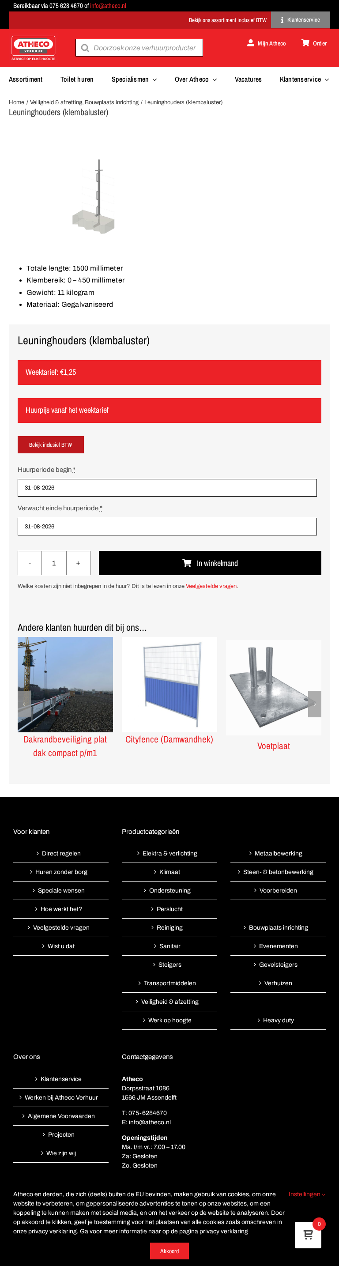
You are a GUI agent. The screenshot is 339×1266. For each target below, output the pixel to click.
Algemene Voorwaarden (61, 1116)
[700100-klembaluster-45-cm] (169, 196)
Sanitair (170, 946)
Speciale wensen (61, 890)
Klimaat (169, 872)
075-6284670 (147, 1113)
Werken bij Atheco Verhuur (61, 1097)
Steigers (169, 964)
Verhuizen (278, 983)
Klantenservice (61, 1079)
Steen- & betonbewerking (278, 872)
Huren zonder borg (61, 872)
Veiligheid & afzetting (170, 1001)
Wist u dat (61, 946)
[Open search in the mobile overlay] (139, 48)
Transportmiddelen (170, 983)
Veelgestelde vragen (211, 586)
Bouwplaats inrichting (278, 927)
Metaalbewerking (278, 853)
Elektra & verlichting (170, 853)
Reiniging (170, 927)
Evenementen (278, 946)
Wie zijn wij (61, 1153)
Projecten (61, 1134)
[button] (24, 704)
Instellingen (305, 1194)
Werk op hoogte (170, 1020)
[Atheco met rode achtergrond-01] (33, 36)
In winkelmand (217, 563)
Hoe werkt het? (61, 909)
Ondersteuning (170, 890)
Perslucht (170, 909)
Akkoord (169, 1251)
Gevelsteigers (278, 964)
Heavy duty (278, 1020)
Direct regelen (61, 853)
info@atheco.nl (108, 5)
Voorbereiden (278, 890)
